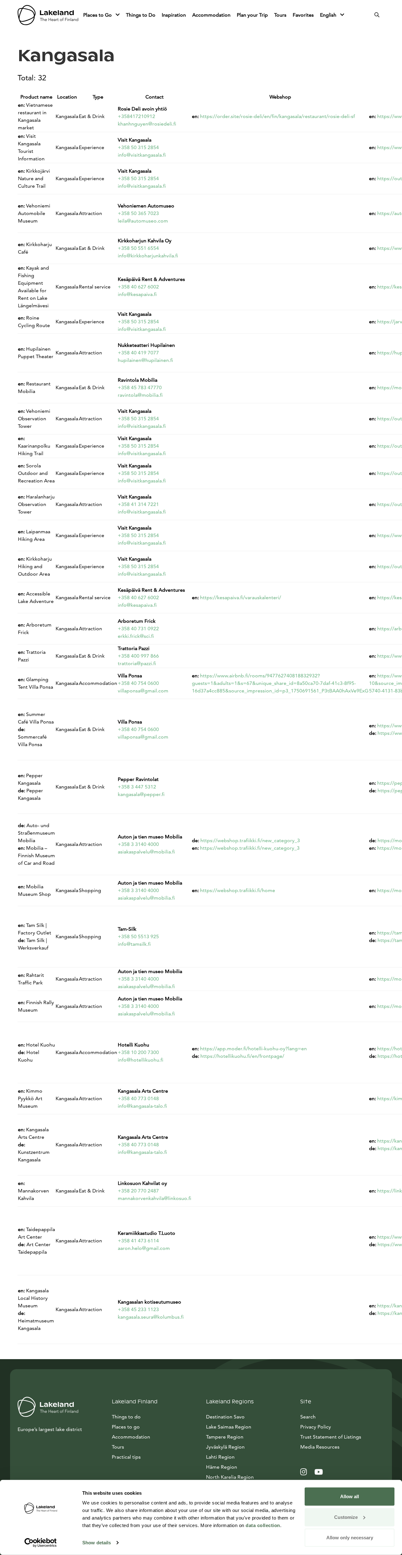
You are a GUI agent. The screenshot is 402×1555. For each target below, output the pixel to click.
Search (308, 1417)
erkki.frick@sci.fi (136, 636)
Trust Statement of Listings (330, 1437)
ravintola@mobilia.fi (140, 395)
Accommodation (211, 15)
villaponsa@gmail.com (143, 691)
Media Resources (342, 1447)
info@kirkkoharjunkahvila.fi (148, 256)
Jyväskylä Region (225, 1447)
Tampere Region (224, 1437)
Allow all (349, 1496)
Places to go (126, 1427)
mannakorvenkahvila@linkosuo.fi (154, 1198)
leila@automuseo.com (143, 221)
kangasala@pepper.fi (141, 794)
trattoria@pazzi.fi (137, 663)
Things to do (126, 1417)
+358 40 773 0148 (138, 1098)
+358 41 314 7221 (138, 504)
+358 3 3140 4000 (138, 844)
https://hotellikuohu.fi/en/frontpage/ (242, 1056)
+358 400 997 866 (138, 656)
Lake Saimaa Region (228, 1427)
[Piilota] (118, 15)
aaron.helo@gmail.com (144, 1248)
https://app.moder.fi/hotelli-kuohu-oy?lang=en (253, 1049)
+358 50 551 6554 (138, 248)
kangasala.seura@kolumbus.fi (151, 1317)
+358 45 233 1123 (138, 1309)
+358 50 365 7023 (138, 213)
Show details (96, 1542)
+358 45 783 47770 (140, 387)
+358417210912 (136, 116)
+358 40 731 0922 (138, 629)
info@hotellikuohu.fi (140, 1060)
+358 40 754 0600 (138, 683)
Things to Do (140, 15)
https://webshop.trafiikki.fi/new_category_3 (250, 840)
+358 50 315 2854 (138, 147)
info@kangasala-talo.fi (142, 1106)
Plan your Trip (252, 15)
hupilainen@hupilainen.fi (145, 360)
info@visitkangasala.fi (142, 155)
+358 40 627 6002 (138, 287)
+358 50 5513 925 (138, 936)
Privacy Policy (315, 1427)
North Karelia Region (230, 1477)
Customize (346, 1517)
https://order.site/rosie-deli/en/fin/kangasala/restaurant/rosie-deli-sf (277, 116)
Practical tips (126, 1457)
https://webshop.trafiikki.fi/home (237, 890)
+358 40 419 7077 (138, 353)
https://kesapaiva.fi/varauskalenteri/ (240, 597)
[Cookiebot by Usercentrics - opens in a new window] (40, 1542)
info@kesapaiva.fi (137, 294)
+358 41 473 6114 (138, 1241)
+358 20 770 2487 (138, 1191)
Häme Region (221, 1467)
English (329, 15)
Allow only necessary (349, 1537)
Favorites (303, 15)
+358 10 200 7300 (138, 1052)
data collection (263, 1525)
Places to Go (98, 15)
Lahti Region (220, 1457)
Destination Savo (225, 1417)
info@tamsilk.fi (134, 944)
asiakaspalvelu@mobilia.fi (146, 852)
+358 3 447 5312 (137, 787)
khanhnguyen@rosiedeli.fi (147, 124)
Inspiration (174, 15)
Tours (280, 15)
